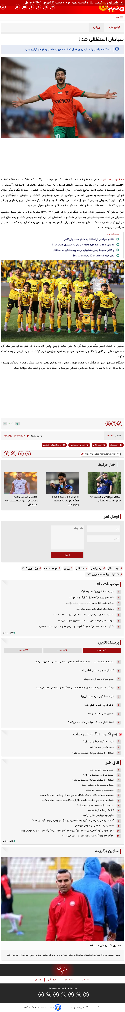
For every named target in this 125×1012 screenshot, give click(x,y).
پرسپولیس (96, 568)
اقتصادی (69, 980)
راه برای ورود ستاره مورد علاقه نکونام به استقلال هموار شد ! (83, 245)
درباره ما (73, 988)
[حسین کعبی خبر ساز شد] (62, 899)
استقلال (114, 445)
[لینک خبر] (119, 423)
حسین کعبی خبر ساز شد (101, 713)
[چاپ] (114, 423)
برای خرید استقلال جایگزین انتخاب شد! (93, 255)
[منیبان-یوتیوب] (24, 6)
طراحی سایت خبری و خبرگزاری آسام (39, 1007)
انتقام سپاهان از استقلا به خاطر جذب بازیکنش (89, 239)
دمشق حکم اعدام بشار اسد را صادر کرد (95, 609)
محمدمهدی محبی (52, 445)
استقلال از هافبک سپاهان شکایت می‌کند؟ (91, 722)
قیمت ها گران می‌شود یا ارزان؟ (97, 696)
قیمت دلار (113, 568)
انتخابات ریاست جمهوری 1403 (102, 574)
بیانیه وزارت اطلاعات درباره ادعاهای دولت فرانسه (90, 603)
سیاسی (85, 980)
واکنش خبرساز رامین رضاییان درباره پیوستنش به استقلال (83, 250)
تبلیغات (64, 988)
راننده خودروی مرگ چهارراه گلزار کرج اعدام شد (91, 597)
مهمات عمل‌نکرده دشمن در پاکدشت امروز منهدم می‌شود (86, 620)
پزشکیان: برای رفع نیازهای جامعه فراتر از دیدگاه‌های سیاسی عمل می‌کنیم (75, 687)
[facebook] (6, 453)
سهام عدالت (51, 568)
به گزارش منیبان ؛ (113, 180)
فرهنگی (52, 980)
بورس (67, 568)
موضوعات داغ (108, 584)
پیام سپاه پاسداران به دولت (99, 679)
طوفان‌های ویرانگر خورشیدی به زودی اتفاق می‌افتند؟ (88, 835)
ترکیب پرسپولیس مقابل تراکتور (98, 815)
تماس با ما (53, 988)
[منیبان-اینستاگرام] (45, 6)
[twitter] (21, 453)
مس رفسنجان (77, 445)
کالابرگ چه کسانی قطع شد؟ (99, 705)
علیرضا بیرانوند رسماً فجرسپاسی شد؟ (95, 805)
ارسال (67, 555)
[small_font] (5, 423)
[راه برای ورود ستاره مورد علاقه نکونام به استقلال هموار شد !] (62, 483)
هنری (38, 980)
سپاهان (97, 445)
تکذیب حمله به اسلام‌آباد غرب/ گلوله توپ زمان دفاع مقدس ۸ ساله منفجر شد (75, 626)
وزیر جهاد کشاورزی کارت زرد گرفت (97, 591)
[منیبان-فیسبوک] (31, 6)
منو (117, 17)
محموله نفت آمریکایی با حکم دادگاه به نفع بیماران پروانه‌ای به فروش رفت (74, 662)
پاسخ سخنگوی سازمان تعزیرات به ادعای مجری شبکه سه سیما (83, 614)
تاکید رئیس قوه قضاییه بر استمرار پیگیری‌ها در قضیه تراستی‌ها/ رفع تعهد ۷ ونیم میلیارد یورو (67, 830)
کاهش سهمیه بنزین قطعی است (96, 670)
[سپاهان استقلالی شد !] (28, 453)
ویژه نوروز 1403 (30, 568)
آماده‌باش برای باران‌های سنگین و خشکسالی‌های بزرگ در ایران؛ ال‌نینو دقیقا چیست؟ (73, 820)
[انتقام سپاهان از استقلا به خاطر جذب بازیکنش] (104, 483)
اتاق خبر (112, 762)
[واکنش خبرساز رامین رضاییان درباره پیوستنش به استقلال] (20, 483)
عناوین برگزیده (107, 851)
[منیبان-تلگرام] (52, 6)
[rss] (17, 6)
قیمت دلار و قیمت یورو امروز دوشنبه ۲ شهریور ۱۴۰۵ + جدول (63, 3)
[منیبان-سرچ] (86, 994)
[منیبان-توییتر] (38, 6)
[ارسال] (108, 423)
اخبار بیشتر (8, 632)
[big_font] (17, 423)
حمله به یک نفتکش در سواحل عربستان (94, 825)
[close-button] (122, 2)
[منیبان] (106, 7)
